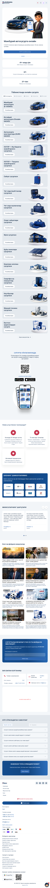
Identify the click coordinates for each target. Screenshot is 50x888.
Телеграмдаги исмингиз (11, 651)
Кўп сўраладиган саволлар (9, 851)
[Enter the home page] (7, 3)
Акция (4, 795)
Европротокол (6, 842)
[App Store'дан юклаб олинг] (30, 379)
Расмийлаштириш (9, 110)
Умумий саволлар (8, 724)
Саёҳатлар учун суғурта (8, 859)
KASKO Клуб (5, 847)
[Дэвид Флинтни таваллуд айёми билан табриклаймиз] (13, 577)
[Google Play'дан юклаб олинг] (19, 379)
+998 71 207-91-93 (19, 683)
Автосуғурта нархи (7, 868)
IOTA (27, 885)
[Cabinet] (40, 3)
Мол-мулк (44, 96)
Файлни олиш (25, 658)
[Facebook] (36, 783)
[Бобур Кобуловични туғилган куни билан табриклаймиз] (37, 577)
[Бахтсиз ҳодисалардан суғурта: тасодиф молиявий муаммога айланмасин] (37, 619)
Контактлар (6, 788)
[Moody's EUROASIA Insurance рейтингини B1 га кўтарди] (13, 619)
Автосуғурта (19, 96)
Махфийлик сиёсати (7, 845)
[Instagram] (40, 783)
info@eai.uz (43, 683)
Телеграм (26, 803)
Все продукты (8, 96)
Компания (5, 786)
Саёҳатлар (35, 96)
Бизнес (27, 96)
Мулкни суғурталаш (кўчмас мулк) (11, 862)
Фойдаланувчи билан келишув (10, 838)
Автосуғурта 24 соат (7, 864)
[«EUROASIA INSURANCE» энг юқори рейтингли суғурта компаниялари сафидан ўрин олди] (37, 598)
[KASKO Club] (43, 3)
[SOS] (37, 3)
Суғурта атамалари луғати (9, 866)
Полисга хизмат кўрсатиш (9, 840)
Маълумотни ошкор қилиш (26, 798)
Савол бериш (25, 771)
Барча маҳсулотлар (24, 337)
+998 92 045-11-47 (8, 816)
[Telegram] (46, 783)
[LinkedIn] (43, 783)
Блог (4, 793)
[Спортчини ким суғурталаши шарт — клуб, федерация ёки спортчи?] (13, 598)
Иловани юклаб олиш (7, 849)
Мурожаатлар (6, 790)
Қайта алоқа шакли (7, 825)
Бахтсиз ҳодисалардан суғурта (10, 861)
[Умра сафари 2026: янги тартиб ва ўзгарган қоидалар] (13, 556)
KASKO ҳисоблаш (25, 50)
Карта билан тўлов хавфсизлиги (10, 844)
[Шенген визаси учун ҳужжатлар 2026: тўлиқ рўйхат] (37, 556)
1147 (23, 680)
